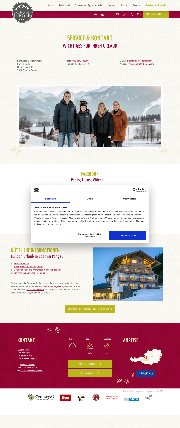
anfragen (153, 14)
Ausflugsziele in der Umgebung (28, 267)
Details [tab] (90, 199)
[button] (90, 309)
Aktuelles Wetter (21, 263)
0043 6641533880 (80, 61)
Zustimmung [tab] (50, 199)
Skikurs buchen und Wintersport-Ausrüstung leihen (37, 270)
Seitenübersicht (128, 391)
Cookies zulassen (128, 235)
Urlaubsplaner (88, 373)
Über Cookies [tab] (129, 199)
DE (138, 14)
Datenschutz (149, 391)
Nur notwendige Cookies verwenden (89, 235)
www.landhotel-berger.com (141, 64)
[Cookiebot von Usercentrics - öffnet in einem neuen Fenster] (134, 190)
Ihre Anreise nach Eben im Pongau (30, 273)
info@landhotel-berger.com (139, 61)
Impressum (139, 391)
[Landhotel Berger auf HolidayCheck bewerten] (145, 375)
